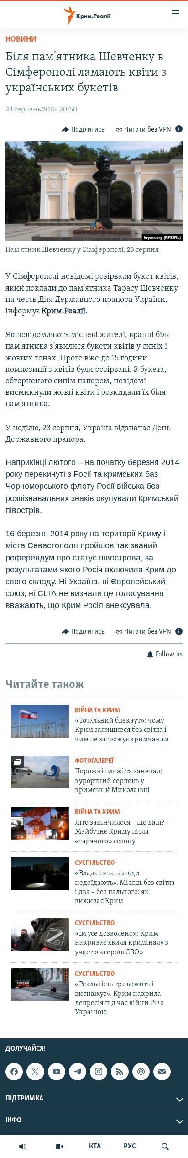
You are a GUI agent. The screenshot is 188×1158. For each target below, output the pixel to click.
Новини (21, 40)
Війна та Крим (97, 710)
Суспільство (95, 863)
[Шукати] (165, 1146)
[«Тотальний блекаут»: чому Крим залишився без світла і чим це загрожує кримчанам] (40, 721)
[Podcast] (141, 1071)
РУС (130, 1146)
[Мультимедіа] (59, 1146)
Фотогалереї (94, 761)
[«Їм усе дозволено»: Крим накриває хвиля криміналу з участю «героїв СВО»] (40, 934)
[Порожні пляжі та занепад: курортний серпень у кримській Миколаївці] (40, 772)
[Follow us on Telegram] (77, 1071)
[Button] (83, 130)
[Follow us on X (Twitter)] (35, 1071)
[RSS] (119, 1071)
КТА (95, 1146)
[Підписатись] (162, 1071)
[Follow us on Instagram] (98, 1071)
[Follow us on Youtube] (56, 1071)
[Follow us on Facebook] (14, 1071)
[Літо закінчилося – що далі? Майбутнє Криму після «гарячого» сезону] (40, 823)
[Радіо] (23, 1146)
